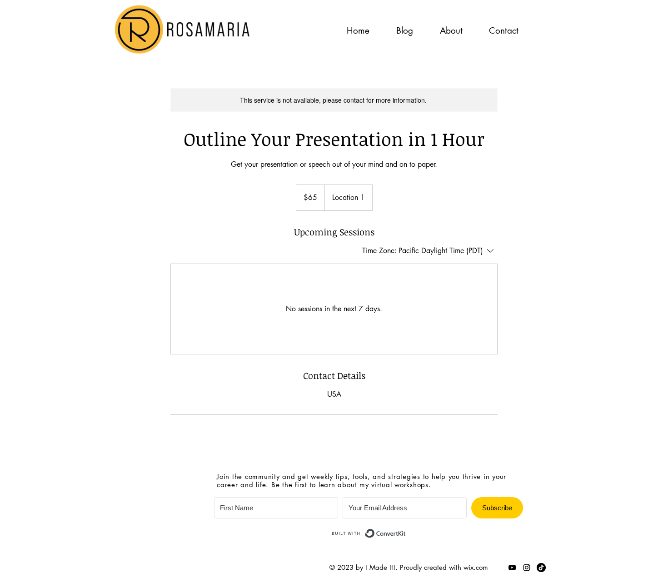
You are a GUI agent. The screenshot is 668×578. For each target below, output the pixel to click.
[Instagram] (526, 567)
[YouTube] (512, 567)
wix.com (476, 567)
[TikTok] (541, 567)
